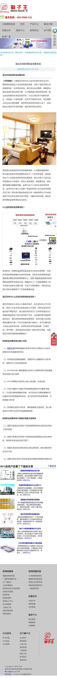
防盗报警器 (7, 598)
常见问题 (6, 638)
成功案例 (31, 607)
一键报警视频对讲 (9, 579)
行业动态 (6, 641)
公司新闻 (6, 644)
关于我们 (48, 30)
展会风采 (23, 660)
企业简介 (23, 638)
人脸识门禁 (7, 607)
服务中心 (20, 30)
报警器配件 (7, 614)
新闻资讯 (34, 30)
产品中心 (34, 24)
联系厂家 (6, 37)
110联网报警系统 (35, 576)
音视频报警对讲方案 (33, 53)
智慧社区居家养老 (35, 582)
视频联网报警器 (9, 576)
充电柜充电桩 (8, 592)
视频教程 (31, 622)
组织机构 (23, 647)
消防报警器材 (8, 611)
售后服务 (31, 619)
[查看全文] (26, 480)
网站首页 (19, 53)
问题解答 (31, 626)
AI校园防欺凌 (8, 24)
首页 (22, 24)
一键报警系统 (33, 588)
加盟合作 (6, 30)
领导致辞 (23, 641)
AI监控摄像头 (8, 585)
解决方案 (48, 24)
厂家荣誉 (23, 650)
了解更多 (52, 466)
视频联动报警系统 (35, 579)
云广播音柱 (7, 582)
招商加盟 (31, 604)
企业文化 (23, 644)
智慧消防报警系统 (35, 585)
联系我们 (23, 657)
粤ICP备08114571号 (12, 672)
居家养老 (6, 595)
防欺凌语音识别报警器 (11, 588)
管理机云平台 (8, 601)
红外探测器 (7, 604)
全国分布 (31, 601)
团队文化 (23, 654)
